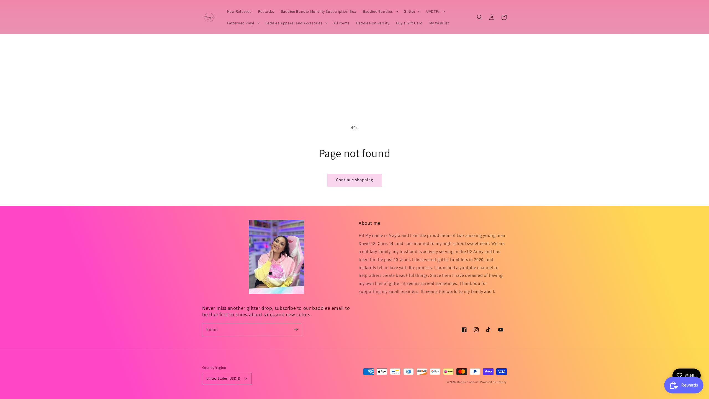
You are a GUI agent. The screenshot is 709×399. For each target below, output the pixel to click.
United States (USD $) (223, 378)
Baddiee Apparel (468, 382)
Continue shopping (354, 179)
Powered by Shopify (493, 382)
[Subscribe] (296, 329)
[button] (480, 17)
